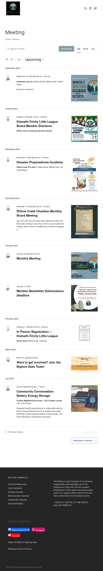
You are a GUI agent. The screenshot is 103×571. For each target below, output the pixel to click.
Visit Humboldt (15, 488)
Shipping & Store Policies (20, 549)
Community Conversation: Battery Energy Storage (35, 393)
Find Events (66, 48)
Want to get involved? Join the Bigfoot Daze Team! (39, 364)
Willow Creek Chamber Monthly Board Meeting (39, 213)
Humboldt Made (15, 503)
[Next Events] (11, 59)
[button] (95, 8)
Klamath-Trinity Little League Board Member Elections (37, 123)
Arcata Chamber (15, 492)
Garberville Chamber (17, 499)
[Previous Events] (6, 59)
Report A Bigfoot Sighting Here (22, 542)
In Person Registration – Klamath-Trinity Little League (37, 333)
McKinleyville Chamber (18, 496)
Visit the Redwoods (17, 484)
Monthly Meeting (29, 258)
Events (8, 39)
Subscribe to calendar (82, 440)
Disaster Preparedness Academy (40, 162)
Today (19, 59)
